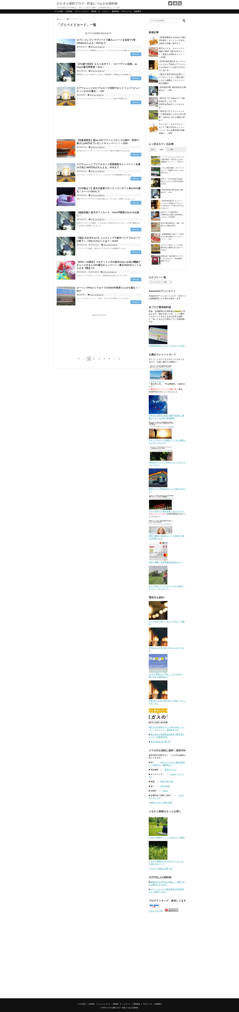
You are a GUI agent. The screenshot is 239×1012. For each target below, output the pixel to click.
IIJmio (165, 791)
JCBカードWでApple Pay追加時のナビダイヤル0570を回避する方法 (172, 181)
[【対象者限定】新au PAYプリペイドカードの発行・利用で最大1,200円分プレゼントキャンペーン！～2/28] (66, 148)
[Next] (114, 358)
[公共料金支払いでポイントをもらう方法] (158, 343)
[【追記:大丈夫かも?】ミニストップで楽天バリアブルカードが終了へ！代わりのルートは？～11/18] (66, 246)
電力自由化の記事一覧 (160, 742)
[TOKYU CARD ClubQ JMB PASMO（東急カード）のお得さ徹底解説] (158, 413)
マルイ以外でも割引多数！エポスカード (167, 511)
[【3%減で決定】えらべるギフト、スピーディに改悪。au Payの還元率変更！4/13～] (66, 72)
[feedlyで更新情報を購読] (175, 3)
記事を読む (136, 54)
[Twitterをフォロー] (170, 3)
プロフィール (126, 11)
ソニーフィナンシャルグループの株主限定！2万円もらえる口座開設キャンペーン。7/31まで (172, 159)
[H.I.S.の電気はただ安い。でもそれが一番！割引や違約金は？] (158, 672)
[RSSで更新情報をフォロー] (180, 3)
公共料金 (68, 11)
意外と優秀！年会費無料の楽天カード (166, 562)
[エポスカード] (161, 509)
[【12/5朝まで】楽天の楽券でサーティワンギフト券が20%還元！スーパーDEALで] (66, 196)
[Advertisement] (99, 122)
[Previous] (84, 358)
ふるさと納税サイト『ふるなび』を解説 (167, 837)
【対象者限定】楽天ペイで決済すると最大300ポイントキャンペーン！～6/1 (172, 236)
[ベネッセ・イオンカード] (158, 584)
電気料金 (115, 11)
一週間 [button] (160, 150)
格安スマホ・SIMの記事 (161, 803)
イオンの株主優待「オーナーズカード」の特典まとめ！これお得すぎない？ (172, 170)
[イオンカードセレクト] (161, 438)
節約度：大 (95, 11)
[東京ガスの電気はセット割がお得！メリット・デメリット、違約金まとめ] (158, 725)
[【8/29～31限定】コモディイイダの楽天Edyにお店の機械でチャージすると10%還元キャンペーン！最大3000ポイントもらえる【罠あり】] (66, 270)
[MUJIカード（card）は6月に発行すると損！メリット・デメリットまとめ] (160, 533)
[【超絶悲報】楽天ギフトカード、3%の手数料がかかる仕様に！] (66, 220)
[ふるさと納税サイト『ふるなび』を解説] (158, 835)
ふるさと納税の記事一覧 (161, 869)
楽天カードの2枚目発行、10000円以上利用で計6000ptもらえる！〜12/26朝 (172, 214)
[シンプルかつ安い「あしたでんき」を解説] (158, 619)
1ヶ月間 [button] (170, 150)
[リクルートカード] (161, 379)
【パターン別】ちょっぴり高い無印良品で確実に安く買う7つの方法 (172, 247)
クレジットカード (82, 11)
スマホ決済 (58, 11)
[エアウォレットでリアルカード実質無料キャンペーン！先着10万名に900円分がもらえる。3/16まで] (66, 172)
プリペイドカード (98, 47)
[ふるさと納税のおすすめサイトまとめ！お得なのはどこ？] (158, 859)
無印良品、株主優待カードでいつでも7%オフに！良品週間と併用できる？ (172, 258)
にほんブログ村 (156, 911)
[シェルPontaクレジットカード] (158, 486)
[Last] (119, 358)
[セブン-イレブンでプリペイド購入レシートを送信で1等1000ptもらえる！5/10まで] (66, 48)
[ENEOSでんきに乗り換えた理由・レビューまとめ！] (158, 698)
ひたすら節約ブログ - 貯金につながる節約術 (87, 3)
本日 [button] (152, 150)
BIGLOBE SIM (166, 781)
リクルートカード (157, 381)
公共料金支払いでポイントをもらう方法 (167, 346)
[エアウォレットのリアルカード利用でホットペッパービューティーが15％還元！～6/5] (66, 96)
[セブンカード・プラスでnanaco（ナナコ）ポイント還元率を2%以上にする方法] (161, 460)
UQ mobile (165, 786)
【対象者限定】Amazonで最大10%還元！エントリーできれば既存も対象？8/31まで (172, 40)
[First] (78, 358)
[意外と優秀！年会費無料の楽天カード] (158, 560)
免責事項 (137, 11)
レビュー (105, 11)
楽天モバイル (170, 770)
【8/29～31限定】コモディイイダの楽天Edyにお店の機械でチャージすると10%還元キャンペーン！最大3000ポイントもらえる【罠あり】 (109, 265)
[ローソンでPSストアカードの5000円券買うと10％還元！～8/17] (66, 296)
